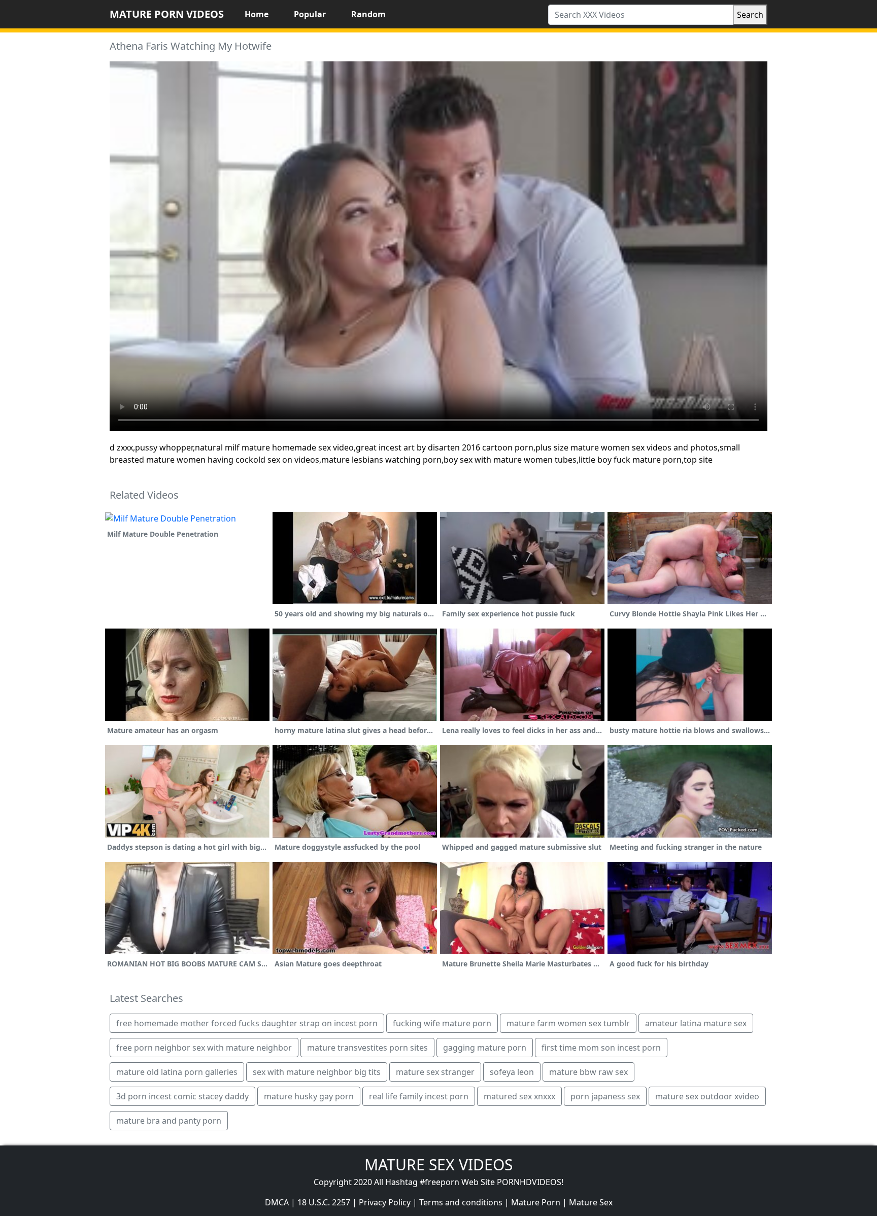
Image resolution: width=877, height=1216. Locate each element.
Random (368, 14)
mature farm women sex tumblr (568, 1023)
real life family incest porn (418, 1096)
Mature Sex (591, 1202)
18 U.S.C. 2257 (323, 1202)
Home (256, 14)
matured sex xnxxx (519, 1096)
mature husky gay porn (309, 1096)
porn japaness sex (605, 1096)
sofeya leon (512, 1072)
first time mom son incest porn (601, 1047)
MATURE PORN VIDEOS (167, 14)
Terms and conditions (460, 1202)
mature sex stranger (435, 1072)
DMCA (277, 1202)
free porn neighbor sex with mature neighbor (204, 1047)
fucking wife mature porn (442, 1023)
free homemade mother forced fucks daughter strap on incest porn (247, 1023)
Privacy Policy (385, 1202)
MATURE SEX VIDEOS (438, 1164)
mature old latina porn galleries (177, 1072)
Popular (310, 14)
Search (750, 14)
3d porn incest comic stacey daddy (182, 1096)
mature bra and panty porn (168, 1120)
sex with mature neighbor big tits (317, 1072)
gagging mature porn (484, 1047)
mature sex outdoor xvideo (707, 1096)
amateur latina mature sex (696, 1023)
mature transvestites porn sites (367, 1047)
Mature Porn (535, 1202)
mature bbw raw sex (588, 1072)
